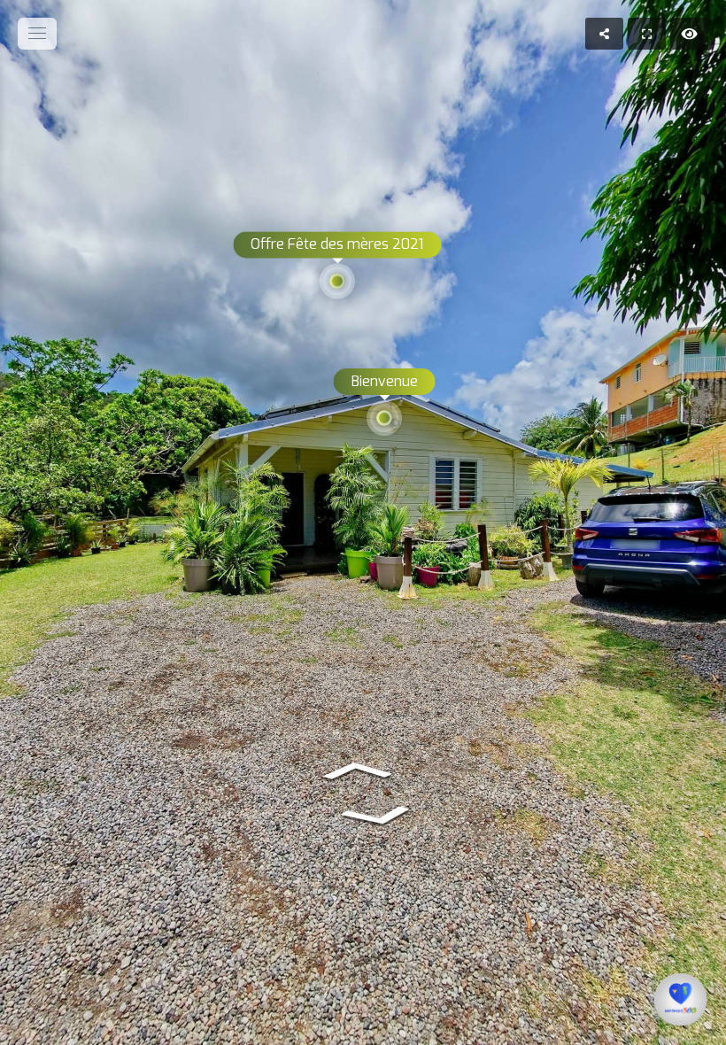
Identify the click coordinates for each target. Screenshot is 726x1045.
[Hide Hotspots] (689, 34)
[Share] (604, 34)
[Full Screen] (647, 34)
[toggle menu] (37, 34)
